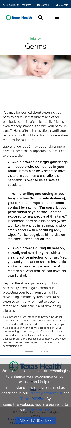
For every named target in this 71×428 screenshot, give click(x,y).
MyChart (63, 5)
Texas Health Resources (18, 5)
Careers (44, 5)
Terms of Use (32, 399)
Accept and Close (35, 420)
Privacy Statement (45, 393)
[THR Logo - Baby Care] (19, 17)
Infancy (35, 38)
